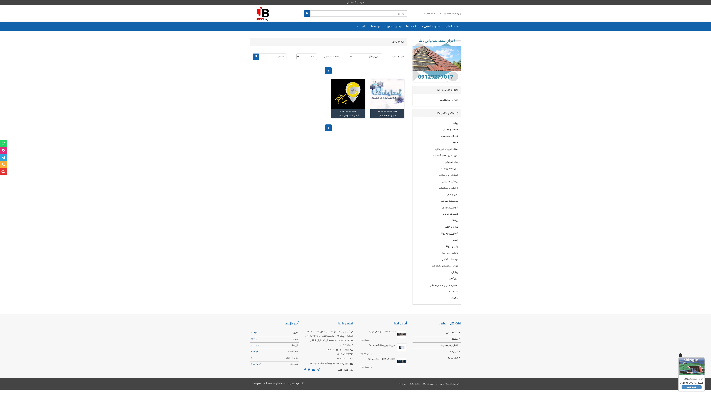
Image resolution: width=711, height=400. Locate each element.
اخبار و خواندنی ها (431, 26)
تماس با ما (361, 26)
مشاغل (454, 339)
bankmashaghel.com (274, 384)
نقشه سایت (414, 384)
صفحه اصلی (452, 26)
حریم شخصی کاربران (449, 384)
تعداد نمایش (331, 56)
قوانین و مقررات (393, 26)
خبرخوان (403, 384)
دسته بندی (398, 56)
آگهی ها (411, 26)
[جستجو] (307, 13)
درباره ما (375, 26)
